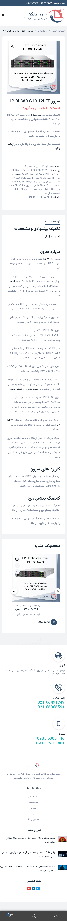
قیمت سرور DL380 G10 (25, 185)
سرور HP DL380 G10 (41, 178)
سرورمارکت (36, 115)
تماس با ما (33, 819)
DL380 (34, 170)
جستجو (33, 916)
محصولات (33, 802)
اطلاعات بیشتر (44, 622)
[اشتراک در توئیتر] (48, 197)
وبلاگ (33, 808)
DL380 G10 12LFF (26, 174)
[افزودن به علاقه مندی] (17, 559)
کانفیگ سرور (44, 189)
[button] (12, 46)
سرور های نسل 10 (31, 166)
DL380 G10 (43, 170)
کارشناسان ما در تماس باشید (24, 389)
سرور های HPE (47, 166)
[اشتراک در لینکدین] (44, 197)
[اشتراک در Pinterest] (34, 197)
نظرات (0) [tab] (52, 236)
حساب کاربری (56, 916)
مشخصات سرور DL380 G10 (25, 189)
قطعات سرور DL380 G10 (48, 185)
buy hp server (22, 170)
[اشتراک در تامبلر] (41, 197)
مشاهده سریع (17, 571)
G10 (54, 174)
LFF (58, 174)
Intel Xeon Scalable (21, 281)
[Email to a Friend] (30, 197)
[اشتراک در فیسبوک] (51, 197)
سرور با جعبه (36, 181)
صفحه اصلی (33, 796)
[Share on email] (29, 888)
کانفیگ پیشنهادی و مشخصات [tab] (37, 229)
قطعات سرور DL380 (21, 181)
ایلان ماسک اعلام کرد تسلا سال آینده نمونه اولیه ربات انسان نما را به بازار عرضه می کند (28, 854)
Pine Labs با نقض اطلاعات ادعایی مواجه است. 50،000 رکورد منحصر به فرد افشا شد (27, 868)
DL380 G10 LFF (43, 174)
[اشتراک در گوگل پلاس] (38, 197)
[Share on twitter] (38, 888)
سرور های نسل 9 (34, 605)
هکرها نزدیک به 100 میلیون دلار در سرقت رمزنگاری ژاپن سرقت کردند (30, 840)
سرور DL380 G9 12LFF (27, 609)
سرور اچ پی (48, 181)
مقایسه (17, 565)
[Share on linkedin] (33, 888)
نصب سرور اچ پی (52, 193)
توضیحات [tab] (52, 221)
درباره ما (33, 814)
